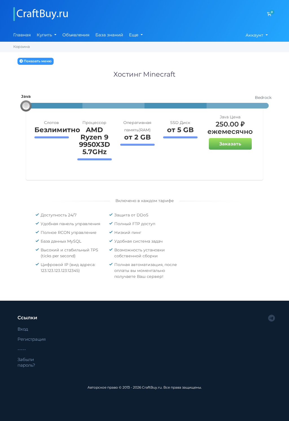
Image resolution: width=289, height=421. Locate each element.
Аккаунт (255, 35)
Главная (22, 34)
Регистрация (31, 339)
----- (21, 349)
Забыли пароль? (26, 362)
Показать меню (37, 61)
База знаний (109, 34)
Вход (22, 329)
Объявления (75, 34)
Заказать (230, 144)
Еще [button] (134, 34)
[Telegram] (271, 318)
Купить (45, 34)
